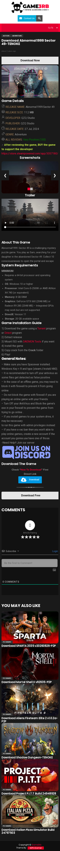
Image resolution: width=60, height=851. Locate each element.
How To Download (31, 469)
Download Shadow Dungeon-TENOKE (27, 757)
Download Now (30, 60)
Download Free (30, 495)
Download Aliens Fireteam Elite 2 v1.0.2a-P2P (30, 719)
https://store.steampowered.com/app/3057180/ (30, 153)
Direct (8, 332)
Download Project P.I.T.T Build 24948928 (29, 794)
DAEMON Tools (32, 341)
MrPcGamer (36, 847)
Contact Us (29, 18)
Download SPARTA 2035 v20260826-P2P (29, 646)
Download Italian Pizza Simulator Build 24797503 (28, 831)
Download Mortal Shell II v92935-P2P (27, 682)
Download (34, 479)
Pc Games (7, 642)
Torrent (41, 328)
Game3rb (36, 844)
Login (55, 551)
